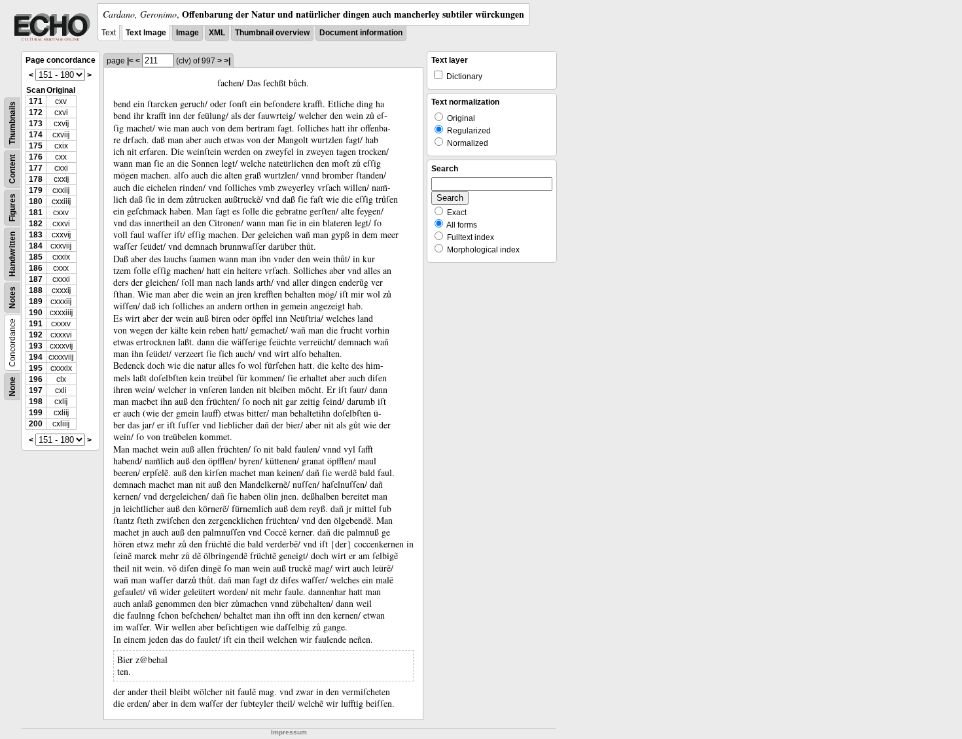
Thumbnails (12, 123)
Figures (12, 208)
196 (36, 379)
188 (36, 290)
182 (36, 223)
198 (36, 401)
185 (36, 257)
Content (12, 169)
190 (36, 312)
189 (36, 301)
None (12, 386)
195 (36, 368)
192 (36, 334)
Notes (12, 297)
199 (36, 412)
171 (36, 101)
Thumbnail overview (272, 32)
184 (36, 245)
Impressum (289, 732)
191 (36, 323)
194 (36, 357)
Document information (360, 32)
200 (36, 423)
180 (36, 201)
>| (227, 60)
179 (36, 190)
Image (187, 32)
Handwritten (12, 254)
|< (130, 60)
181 (36, 212)
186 (36, 268)
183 (36, 234)
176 (36, 157)
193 (36, 346)
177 (36, 168)
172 (36, 112)
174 (36, 134)
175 (36, 145)
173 (36, 123)
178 (36, 179)
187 (36, 279)
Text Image (146, 32)
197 (36, 390)
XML (217, 32)
